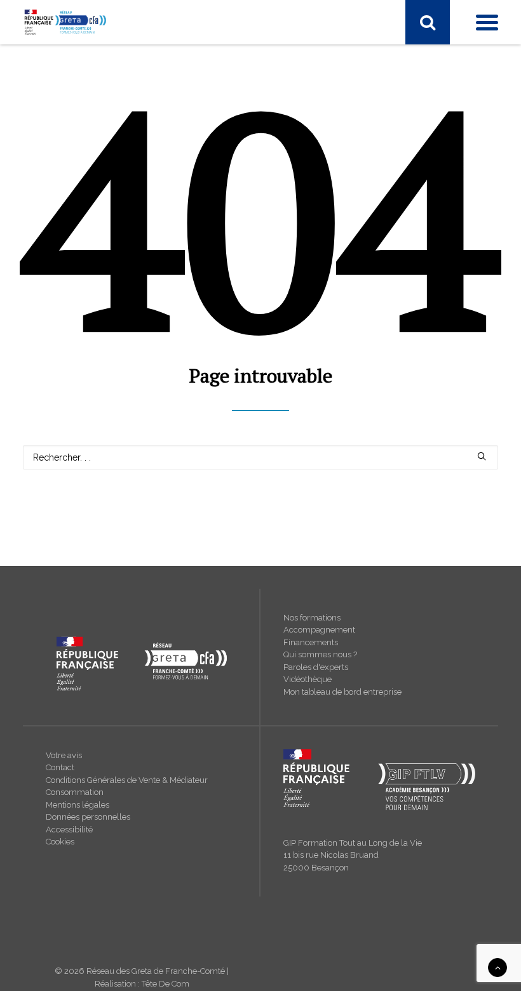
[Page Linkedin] (58, 61)
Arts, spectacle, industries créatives (107, 188)
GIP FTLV (55, 425)
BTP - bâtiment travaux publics (98, 205)
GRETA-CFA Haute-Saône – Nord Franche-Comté (137, 630)
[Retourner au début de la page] (497, 967)
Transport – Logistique (82, 172)
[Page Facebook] (33, 61)
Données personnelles (88, 817)
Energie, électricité (73, 254)
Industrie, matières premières (95, 271)
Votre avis (64, 755)
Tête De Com (165, 983)
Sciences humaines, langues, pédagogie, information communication (177, 304)
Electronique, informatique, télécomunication (127, 238)
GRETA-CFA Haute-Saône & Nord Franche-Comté (137, 392)
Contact (60, 767)
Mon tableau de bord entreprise (342, 692)
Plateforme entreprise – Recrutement (111, 497)
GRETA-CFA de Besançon (88, 359)
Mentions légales (77, 805)
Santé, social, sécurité (79, 287)
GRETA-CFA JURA (72, 409)
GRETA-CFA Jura (70, 663)
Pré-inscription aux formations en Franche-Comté (137, 480)
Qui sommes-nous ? (77, 597)
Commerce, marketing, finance (98, 221)
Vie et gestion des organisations (101, 155)
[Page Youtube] (85, 61)
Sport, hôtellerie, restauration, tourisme (115, 139)
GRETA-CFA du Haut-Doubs (93, 376)
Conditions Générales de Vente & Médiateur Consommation (127, 786)
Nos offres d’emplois (78, 679)
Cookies (60, 841)
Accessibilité (69, 829)
